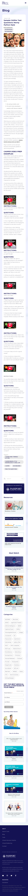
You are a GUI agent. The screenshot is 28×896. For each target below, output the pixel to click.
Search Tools (5, 831)
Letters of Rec (17, 642)
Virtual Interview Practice (9, 840)
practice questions (11, 469)
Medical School (17, 648)
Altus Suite (15, 619)
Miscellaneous (8, 652)
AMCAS (7, 622)
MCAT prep (7, 648)
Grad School (17, 638)
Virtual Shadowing (7, 843)
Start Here (7, 671)
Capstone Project (9, 629)
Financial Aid (8, 638)
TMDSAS (15, 671)
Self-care (16, 668)
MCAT (6, 645)
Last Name (7, 702)
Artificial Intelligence (10, 625)
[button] (25, 3)
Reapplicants (8, 665)
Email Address (8, 692)
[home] (5, 3)
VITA (6, 674)
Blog (3, 834)
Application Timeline (16, 622)
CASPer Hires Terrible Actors (11, 457)
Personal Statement (10, 658)
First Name (7, 697)
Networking (18, 652)
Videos (21, 671)
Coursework (8, 635)
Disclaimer (5, 882)
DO (14, 635)
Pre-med (7, 661)
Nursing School (9, 655)
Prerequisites (15, 661)
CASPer (7, 465)
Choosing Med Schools (10, 632)
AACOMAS (7, 619)
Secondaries (8, 31)
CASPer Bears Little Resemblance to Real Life (12, 462)
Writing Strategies (9, 678)
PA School (17, 655)
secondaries (16, 465)
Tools (3, 837)
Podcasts (19, 658)
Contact (4, 846)
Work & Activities (14, 674)
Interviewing (8, 29)
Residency (16, 665)
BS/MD (19, 625)
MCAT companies (15, 645)
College (21, 632)
